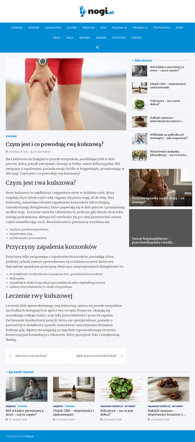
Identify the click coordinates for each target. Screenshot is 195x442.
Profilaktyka (161, 27)
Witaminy (84, 37)
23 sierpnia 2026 (18, 419)
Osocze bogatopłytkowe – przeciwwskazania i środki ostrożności (152, 242)
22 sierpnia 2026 (112, 419)
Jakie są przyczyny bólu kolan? (96, 355)
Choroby (16, 27)
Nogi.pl (30, 436)
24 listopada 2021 (19, 151)
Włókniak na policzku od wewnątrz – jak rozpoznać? (169, 136)
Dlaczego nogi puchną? (31, 355)
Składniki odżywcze (111, 406)
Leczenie (72, 27)
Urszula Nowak (42, 151)
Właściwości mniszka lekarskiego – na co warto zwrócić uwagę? (168, 155)
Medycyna (89, 27)
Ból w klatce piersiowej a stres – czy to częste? (167, 68)
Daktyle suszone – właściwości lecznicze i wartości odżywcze (165, 121)
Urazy (57, 37)
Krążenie (11, 406)
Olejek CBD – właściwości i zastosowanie (168, 85)
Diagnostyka (53, 27)
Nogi (103, 27)
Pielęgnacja (119, 27)
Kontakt (136, 37)
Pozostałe (119, 37)
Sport (180, 27)
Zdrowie (101, 37)
